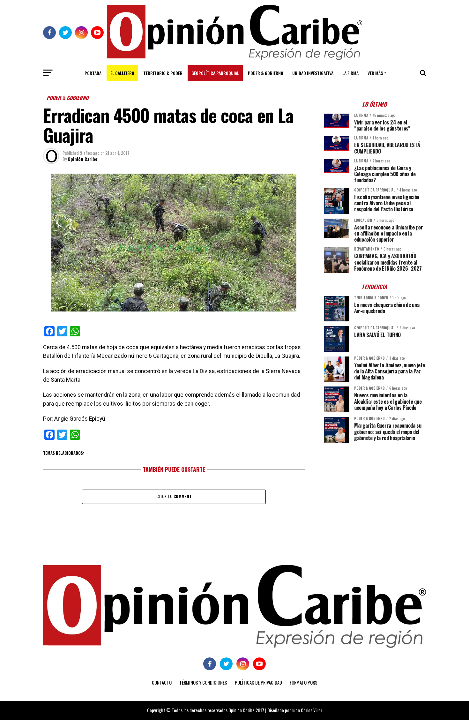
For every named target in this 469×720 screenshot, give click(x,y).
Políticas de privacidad (258, 682)
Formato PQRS (303, 682)
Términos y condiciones (203, 682)
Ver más (375, 73)
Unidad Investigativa (312, 73)
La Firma (350, 73)
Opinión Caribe (82, 158)
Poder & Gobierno (265, 73)
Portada (93, 73)
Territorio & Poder (162, 73)
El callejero (122, 73)
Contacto (162, 682)
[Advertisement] (375, 492)
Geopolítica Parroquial (215, 73)
